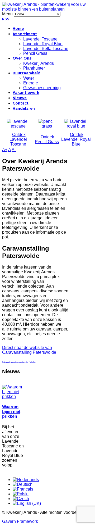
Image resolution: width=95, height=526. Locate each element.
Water (28, 78)
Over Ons (22, 58)
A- (14, 149)
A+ (4, 149)
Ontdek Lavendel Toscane (18, 139)
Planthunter (34, 68)
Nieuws (20, 98)
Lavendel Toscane (40, 39)
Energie (30, 83)
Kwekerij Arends (38, 63)
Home (18, 28)
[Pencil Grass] (47, 126)
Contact (20, 103)
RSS (5, 19)
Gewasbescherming (42, 87)
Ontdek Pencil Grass (47, 139)
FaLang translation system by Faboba (18, 362)
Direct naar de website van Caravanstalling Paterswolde (29, 350)
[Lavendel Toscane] (18, 126)
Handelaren (24, 108)
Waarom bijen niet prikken (11, 412)
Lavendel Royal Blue (43, 44)
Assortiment (25, 34)
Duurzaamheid (26, 73)
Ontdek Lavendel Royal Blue (76, 139)
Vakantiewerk (26, 93)
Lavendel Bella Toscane (45, 48)
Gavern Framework (20, 521)
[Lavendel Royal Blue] (76, 126)
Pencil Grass (35, 53)
